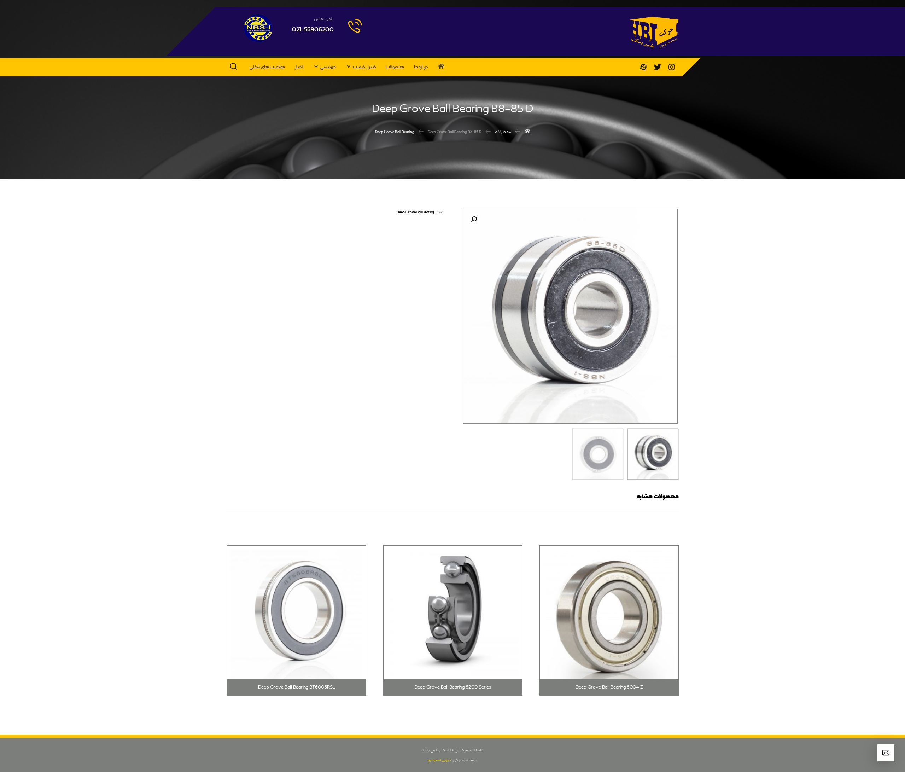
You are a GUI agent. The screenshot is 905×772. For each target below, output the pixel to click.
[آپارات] (643, 67)
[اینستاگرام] (672, 67)
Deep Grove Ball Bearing (415, 212)
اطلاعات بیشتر (652, 543)
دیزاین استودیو (439, 760)
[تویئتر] (657, 67)
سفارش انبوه (496, 543)
